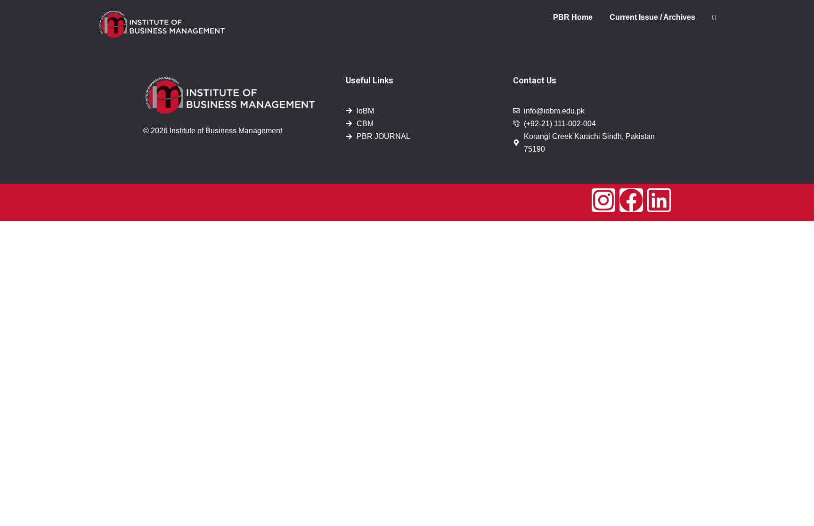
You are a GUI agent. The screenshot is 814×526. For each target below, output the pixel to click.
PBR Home (573, 17)
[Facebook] (631, 200)
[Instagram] (603, 200)
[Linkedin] (659, 200)
